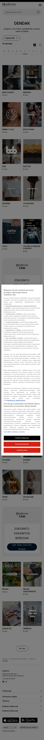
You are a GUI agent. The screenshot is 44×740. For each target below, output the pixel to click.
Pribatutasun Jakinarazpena (16, 400)
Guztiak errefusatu (22, 444)
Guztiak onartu (22, 450)
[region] (22, 370)
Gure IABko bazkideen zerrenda (14, 432)
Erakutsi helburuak (22, 438)
